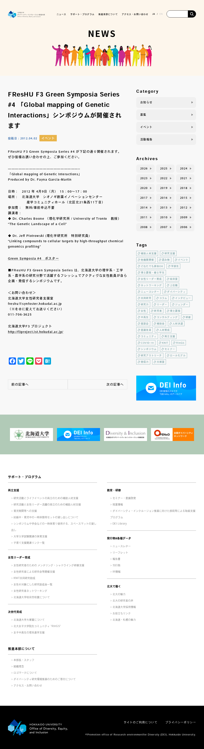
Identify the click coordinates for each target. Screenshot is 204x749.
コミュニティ (149, 336)
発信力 (145, 362)
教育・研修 (114, 490)
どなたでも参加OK (152, 266)
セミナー (170, 349)
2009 (184, 217)
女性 (143, 311)
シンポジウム (149, 349)
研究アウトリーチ (151, 355)
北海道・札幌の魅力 (124, 619)
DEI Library (120, 523)
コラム (163, 298)
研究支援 (170, 253)
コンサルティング (167, 317)
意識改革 (146, 330)
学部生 (175, 266)
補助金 (161, 323)
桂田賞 (174, 279)
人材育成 (164, 330)
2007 (164, 227)
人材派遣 (178, 323)
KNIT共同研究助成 (24, 578)
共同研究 (146, 298)
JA (153, 14)
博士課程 (175, 311)
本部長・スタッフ (24, 660)
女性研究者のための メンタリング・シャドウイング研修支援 (49, 565)
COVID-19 (147, 343)
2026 (144, 168)
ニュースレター (150, 291)
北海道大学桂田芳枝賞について (32, 597)
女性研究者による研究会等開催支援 (34, 571)
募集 (143, 114)
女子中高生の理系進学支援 (29, 632)
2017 (144, 197)
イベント (48, 138)
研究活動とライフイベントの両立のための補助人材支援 (46, 498)
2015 (184, 197)
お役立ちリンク (122, 613)
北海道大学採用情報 (124, 607)
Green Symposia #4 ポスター (33, 258)
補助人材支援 (149, 253)
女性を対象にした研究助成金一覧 (33, 584)
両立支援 (170, 336)
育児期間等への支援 (25, 511)
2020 (144, 188)
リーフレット (120, 552)
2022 (164, 178)
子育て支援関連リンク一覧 (29, 542)
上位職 (174, 285)
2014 (144, 207)
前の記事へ (20, 384)
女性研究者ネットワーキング (30, 591)
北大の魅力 (119, 594)
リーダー (162, 304)
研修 (188, 317)
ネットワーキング (151, 285)
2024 (184, 168)
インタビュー (183, 298)
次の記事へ (115, 384)
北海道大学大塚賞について (29, 619)
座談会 (145, 323)
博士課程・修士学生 (153, 272)
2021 (184, 178)
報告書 (116, 559)
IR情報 (117, 571)
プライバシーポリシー (180, 722)
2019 (164, 188)
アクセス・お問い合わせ (135, 14)
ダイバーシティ (176, 291)
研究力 (145, 304)
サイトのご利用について (140, 722)
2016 (164, 197)
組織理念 (19, 666)
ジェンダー (181, 304)
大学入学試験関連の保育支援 (30, 536)
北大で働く (114, 586)
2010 (164, 217)
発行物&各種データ (119, 538)
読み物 (166, 260)
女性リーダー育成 (151, 279)
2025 (164, 168)
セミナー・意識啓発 (124, 498)
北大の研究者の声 (123, 600)
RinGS (180, 343)
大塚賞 (161, 362)
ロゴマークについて (25, 672)
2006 (184, 227)
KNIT (165, 343)
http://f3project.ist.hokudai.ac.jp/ (35, 331)
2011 (144, 217)
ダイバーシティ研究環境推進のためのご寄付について (45, 679)
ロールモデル (178, 355)
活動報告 (146, 139)
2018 (184, 188)
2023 (144, 178)
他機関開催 (147, 260)
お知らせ (146, 102)
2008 (144, 227)
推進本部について (21, 648)
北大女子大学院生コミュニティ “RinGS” (37, 626)
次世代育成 (15, 611)
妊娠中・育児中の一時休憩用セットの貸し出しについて (46, 517)
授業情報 (118, 504)
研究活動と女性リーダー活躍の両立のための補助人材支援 (47, 504)
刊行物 (116, 565)
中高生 (145, 317)
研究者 (158, 311)
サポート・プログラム (24, 476)
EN (161, 14)
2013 (164, 207)
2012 (184, 207)
